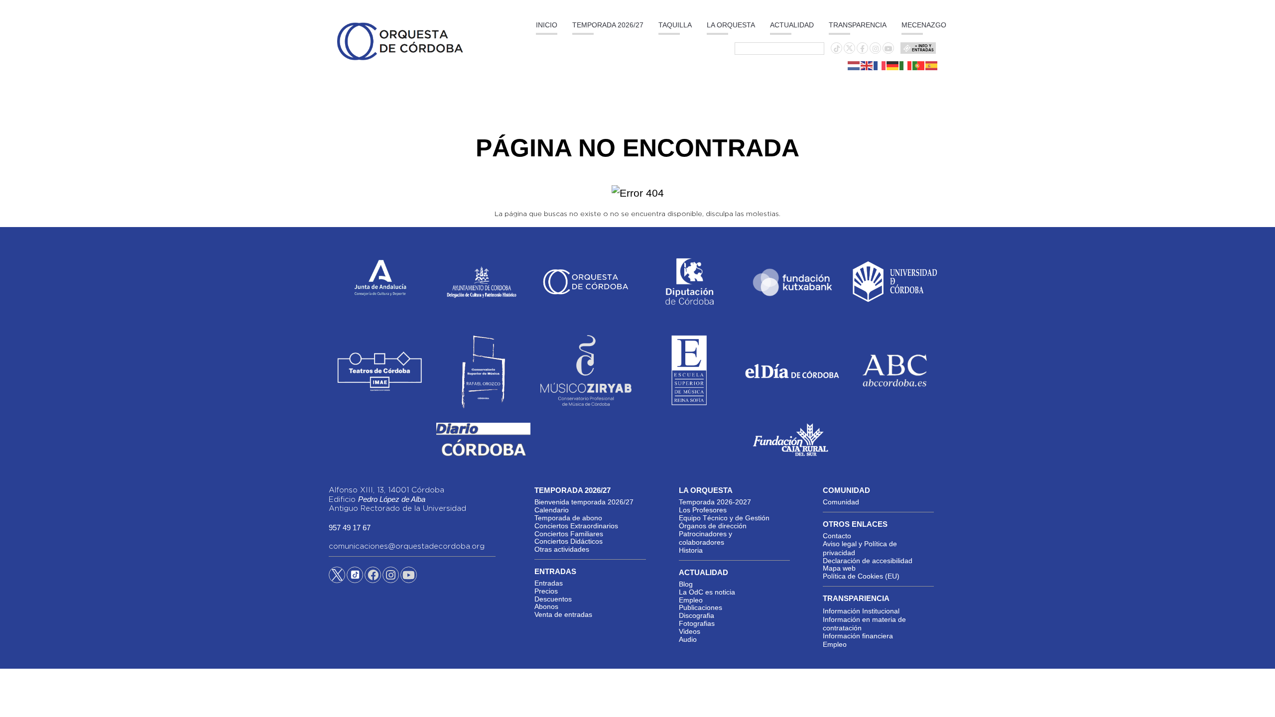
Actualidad (792, 25)
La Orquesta (731, 25)
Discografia (696, 615)
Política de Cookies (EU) (861, 576)
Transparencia (858, 25)
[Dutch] (854, 65)
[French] (880, 65)
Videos (689, 631)
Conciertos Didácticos (568, 541)
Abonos (546, 606)
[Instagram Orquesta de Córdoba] (390, 577)
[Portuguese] (918, 65)
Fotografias (697, 623)
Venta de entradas (563, 614)
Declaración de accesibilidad (867, 561)
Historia (691, 550)
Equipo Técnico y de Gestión (724, 518)
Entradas (548, 583)
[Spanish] (931, 65)
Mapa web (839, 568)
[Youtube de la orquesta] (888, 49)
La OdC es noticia (707, 592)
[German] (893, 65)
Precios (546, 591)
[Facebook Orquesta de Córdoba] (373, 577)
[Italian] (905, 65)
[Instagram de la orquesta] (876, 49)
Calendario (551, 510)
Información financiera (858, 636)
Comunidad (841, 502)
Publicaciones (700, 607)
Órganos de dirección (713, 526)
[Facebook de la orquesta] (862, 49)
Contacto (837, 536)
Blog (686, 584)
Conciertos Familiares (568, 534)
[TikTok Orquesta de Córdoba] (355, 578)
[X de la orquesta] (849, 51)
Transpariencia (856, 598)
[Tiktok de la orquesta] (837, 49)
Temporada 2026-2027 (715, 502)
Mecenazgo (923, 25)
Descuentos (553, 599)
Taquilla (675, 25)
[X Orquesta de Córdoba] (337, 578)
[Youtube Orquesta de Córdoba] (408, 577)
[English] (867, 65)
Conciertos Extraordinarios (576, 526)
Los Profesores (703, 510)
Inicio (546, 25)
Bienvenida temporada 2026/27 (584, 502)
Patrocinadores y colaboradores (705, 538)
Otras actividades (561, 549)
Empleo (691, 600)
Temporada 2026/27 (607, 25)
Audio (688, 639)
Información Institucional (861, 611)
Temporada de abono (568, 518)
